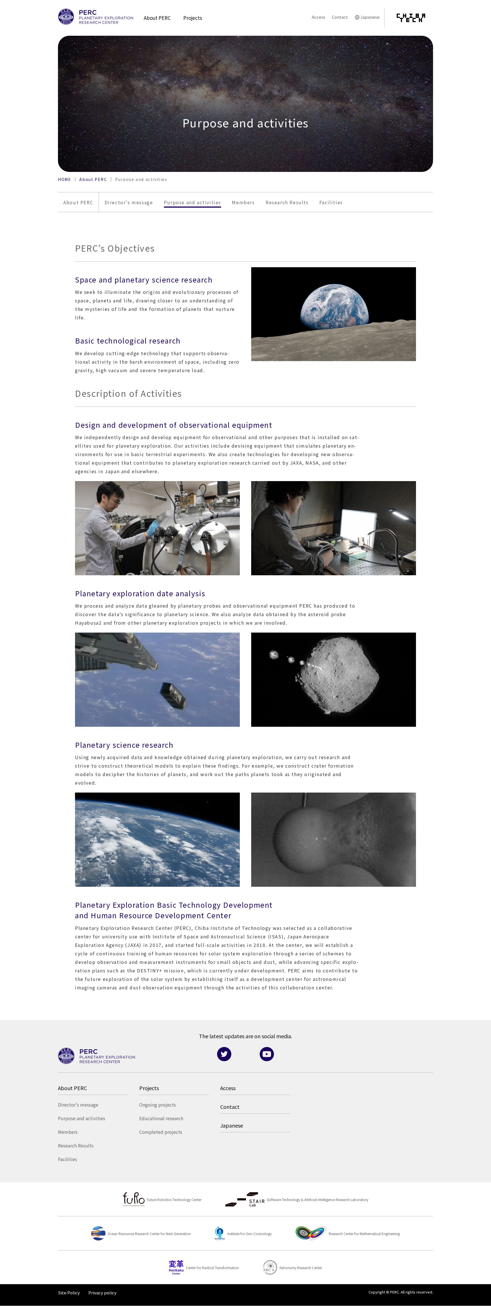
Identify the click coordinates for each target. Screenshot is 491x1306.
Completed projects (160, 1131)
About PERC (157, 17)
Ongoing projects (157, 1104)
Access (318, 17)
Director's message (129, 202)
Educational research (161, 1118)
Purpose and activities (192, 202)
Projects (192, 17)
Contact (340, 17)
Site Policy (69, 1293)
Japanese (370, 17)
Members (243, 202)
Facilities (331, 202)
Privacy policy (102, 1293)
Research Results (287, 202)
